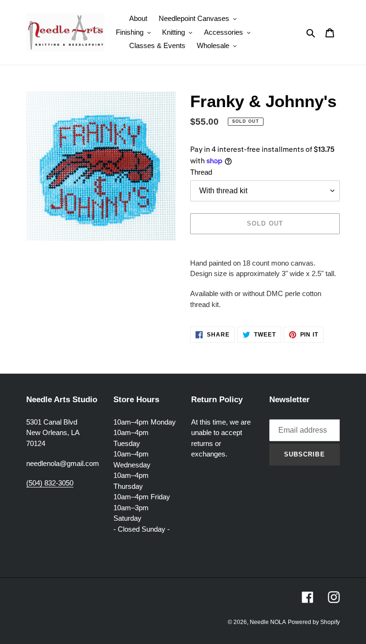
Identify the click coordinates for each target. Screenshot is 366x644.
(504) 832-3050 (49, 483)
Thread (201, 172)
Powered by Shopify (314, 622)
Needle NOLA (268, 622)
